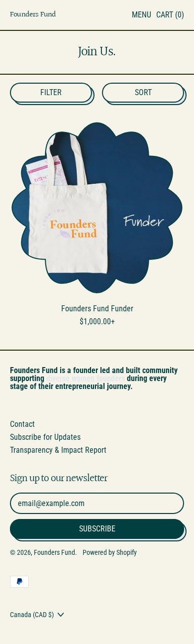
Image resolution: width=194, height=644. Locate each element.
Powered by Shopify (110, 552)
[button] (51, 93)
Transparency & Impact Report (58, 450)
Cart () (170, 16)
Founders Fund (33, 15)
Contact (22, 424)
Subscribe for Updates (45, 437)
